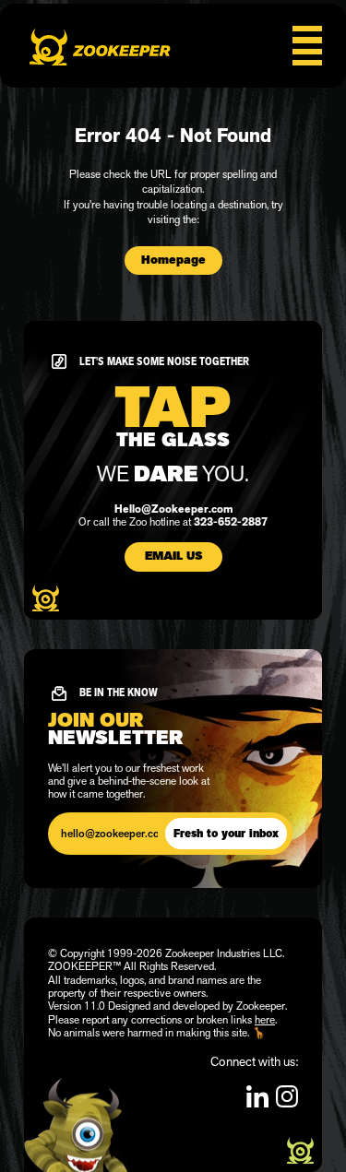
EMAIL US (173, 556)
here (265, 1019)
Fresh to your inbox (226, 833)
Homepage (173, 260)
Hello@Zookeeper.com (173, 509)
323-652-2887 (231, 522)
